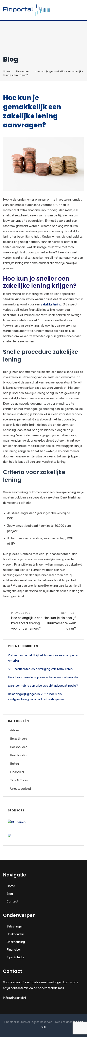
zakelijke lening (51, 304)
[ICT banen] (16, 822)
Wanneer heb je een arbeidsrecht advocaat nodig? (43, 685)
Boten (14, 764)
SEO (43, 1027)
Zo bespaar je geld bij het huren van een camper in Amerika (43, 658)
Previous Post (26, 620)
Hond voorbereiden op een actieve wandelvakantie (43, 677)
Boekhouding (19, 755)
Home (7, 71)
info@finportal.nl (14, 998)
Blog (10, 894)
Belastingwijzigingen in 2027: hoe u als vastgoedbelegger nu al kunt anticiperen (36, 696)
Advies (14, 730)
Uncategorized (20, 789)
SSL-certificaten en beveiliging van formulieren (40, 669)
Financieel (23, 71)
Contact (12, 901)
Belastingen (18, 739)
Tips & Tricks (19, 780)
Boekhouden (19, 747)
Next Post (60, 620)
